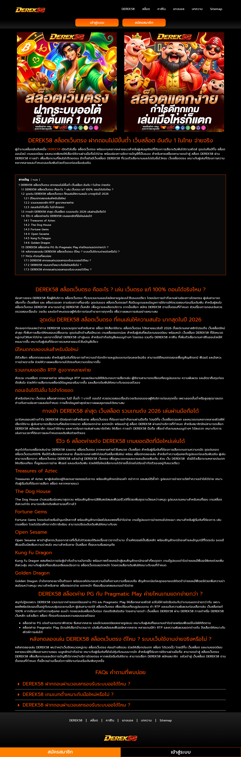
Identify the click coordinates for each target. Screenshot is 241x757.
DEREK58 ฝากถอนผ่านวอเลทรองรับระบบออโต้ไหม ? (76, 684)
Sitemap (216, 9)
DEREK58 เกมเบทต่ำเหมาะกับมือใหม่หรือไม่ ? (68, 694)
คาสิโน (161, 9)
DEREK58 (128, 9)
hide (35, 180)
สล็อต (146, 9)
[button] (120, 684)
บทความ (197, 9)
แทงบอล (178, 9)
